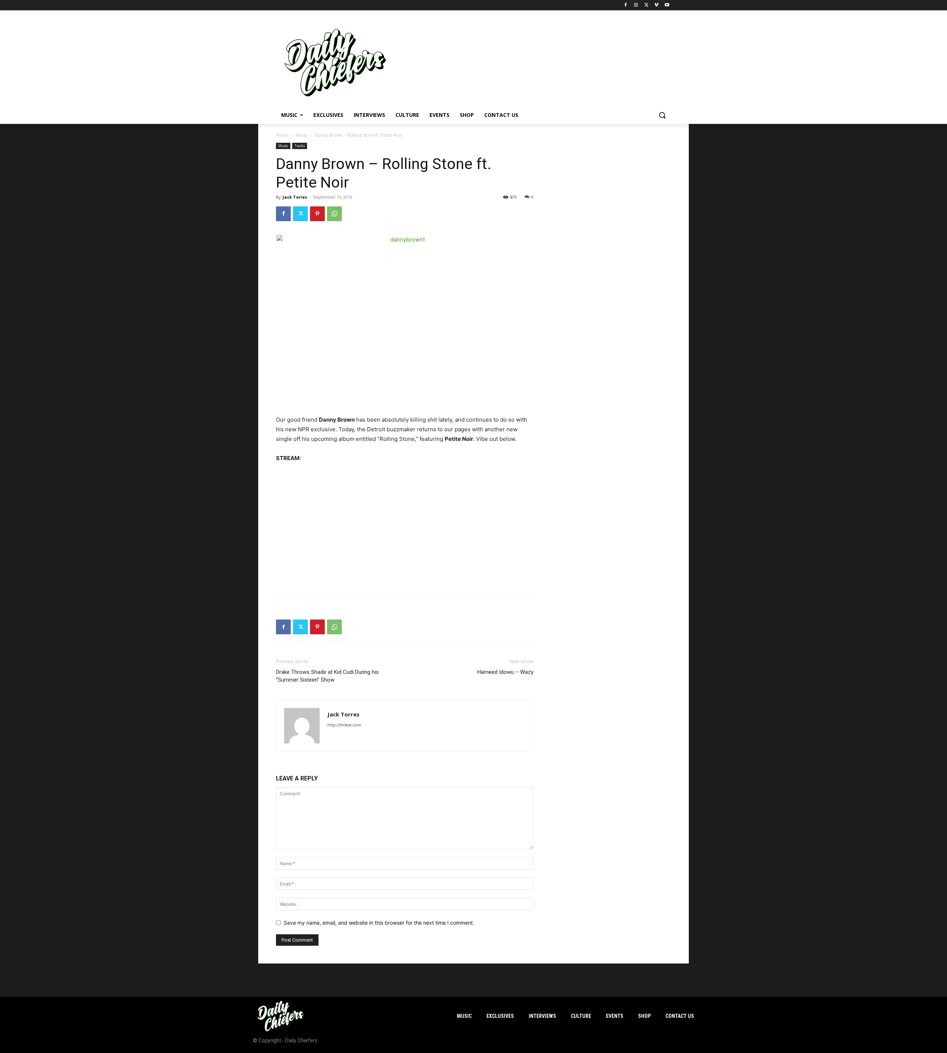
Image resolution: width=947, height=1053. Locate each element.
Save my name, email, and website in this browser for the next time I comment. (379, 922)
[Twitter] (646, 5)
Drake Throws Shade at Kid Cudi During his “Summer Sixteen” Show (327, 676)
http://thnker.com (344, 725)
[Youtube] (667, 5)
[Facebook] (625, 5)
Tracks (299, 145)
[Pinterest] (317, 213)
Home (282, 135)
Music (302, 135)
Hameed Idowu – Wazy (505, 672)
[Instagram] (636, 5)
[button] (662, 115)
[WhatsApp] (334, 213)
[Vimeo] (656, 5)
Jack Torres (295, 197)
